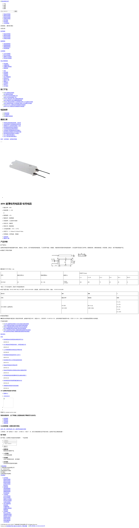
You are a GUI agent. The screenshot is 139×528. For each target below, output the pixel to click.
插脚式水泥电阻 (7, 56)
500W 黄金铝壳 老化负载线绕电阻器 (12, 100)
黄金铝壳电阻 (6, 14)
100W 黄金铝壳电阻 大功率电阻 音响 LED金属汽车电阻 (17, 103)
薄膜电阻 (5, 423)
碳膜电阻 (5, 68)
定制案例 (5, 83)
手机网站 (3, 475)
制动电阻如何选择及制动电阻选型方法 (13, 339)
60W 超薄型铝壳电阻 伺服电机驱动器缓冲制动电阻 (16, 331)
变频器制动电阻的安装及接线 (11, 385)
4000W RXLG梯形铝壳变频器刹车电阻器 (13, 106)
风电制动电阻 (6, 517)
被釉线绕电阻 (6, 46)
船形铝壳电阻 (6, 17)
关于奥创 (5, 86)
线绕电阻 (3, 41)
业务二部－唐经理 (14, 429)
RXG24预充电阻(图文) (9, 134)
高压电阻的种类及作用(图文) (10, 127)
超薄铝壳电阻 (6, 18)
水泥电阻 (3, 51)
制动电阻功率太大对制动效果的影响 (12, 360)
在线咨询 (5, 236)
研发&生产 (6, 78)
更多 (2, 336)
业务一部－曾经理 (5, 429)
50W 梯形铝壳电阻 (8, 94)
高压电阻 (5, 63)
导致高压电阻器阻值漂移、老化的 (12, 122)
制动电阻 (5, 21)
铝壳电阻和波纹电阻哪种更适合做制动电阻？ (15, 375)
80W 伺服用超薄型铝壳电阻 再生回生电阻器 (14, 328)
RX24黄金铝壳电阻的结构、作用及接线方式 (14, 344)
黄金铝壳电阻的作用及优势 (10, 365)
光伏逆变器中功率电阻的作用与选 (12, 124)
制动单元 (5, 485)
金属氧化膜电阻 (7, 66)
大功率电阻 (6, 23)
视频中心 (5, 81)
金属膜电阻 (6, 65)
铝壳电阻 (3, 31)
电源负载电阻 (6, 520)
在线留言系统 (22, 429)
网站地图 (24, 526)
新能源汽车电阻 (7, 515)
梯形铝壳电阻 (6, 15)
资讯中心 (5, 84)
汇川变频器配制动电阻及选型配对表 (12, 349)
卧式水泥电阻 (6, 55)
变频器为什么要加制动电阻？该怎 (12, 125)
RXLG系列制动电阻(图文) (10, 136)
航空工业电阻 (6, 512)
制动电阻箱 (6, 48)
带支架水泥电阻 (7, 58)
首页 (4, 70)
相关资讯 (3, 334)
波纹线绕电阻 (6, 43)
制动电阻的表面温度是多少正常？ (12, 354)
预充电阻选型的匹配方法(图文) (11, 133)
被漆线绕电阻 (6, 45)
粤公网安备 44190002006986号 (37, 526)
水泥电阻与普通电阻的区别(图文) (11, 130)
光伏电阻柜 (6, 521)
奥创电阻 (8, 526)
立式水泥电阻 (6, 53)
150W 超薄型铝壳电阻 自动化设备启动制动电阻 (15, 325)
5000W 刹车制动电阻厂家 (9, 97)
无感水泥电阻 (6, 502)
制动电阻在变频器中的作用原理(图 (12, 131)
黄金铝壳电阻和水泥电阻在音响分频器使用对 (15, 370)
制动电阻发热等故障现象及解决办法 (12, 380)
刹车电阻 (5, 20)
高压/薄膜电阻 (4, 60)
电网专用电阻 (6, 518)
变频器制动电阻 (7, 514)
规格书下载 (6, 79)
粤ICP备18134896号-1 (16, 526)
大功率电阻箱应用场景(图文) (10, 128)
